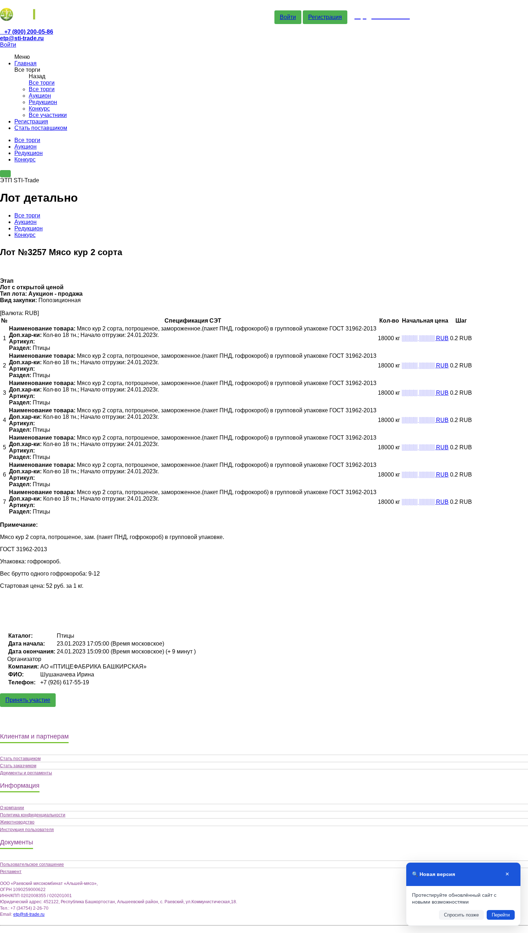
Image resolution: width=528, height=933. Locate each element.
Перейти (501, 915)
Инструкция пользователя (27, 829)
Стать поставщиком (40, 128)
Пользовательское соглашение (32, 864)
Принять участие (27, 700)
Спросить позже (461, 915)
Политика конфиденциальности (32, 814)
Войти (288, 17)
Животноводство (17, 822)
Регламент (11, 871)
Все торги (42, 83)
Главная (25, 63)
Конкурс (39, 109)
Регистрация (325, 17)
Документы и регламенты (26, 772)
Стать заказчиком (18, 765)
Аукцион (40, 96)
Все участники (48, 115)
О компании (12, 807)
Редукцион (43, 102)
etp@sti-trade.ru (22, 38)
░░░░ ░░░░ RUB (425, 338)
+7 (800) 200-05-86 (28, 32)
